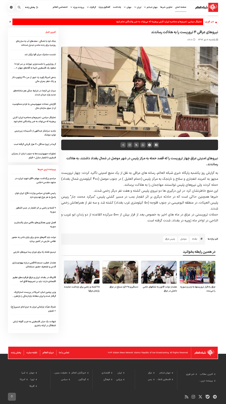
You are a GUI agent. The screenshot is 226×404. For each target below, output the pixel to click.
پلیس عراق (170, 239)
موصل (183, 239)
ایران (138, 7)
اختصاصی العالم (60, 7)
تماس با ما (64, 352)
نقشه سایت (31, 352)
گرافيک (92, 7)
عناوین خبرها (166, 7)
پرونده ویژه (78, 7)
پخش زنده (16, 352)
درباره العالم (48, 352)
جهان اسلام (152, 7)
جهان (129, 7)
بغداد (194, 239)
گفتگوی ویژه (104, 7)
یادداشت (117, 7)
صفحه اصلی (180, 7)
